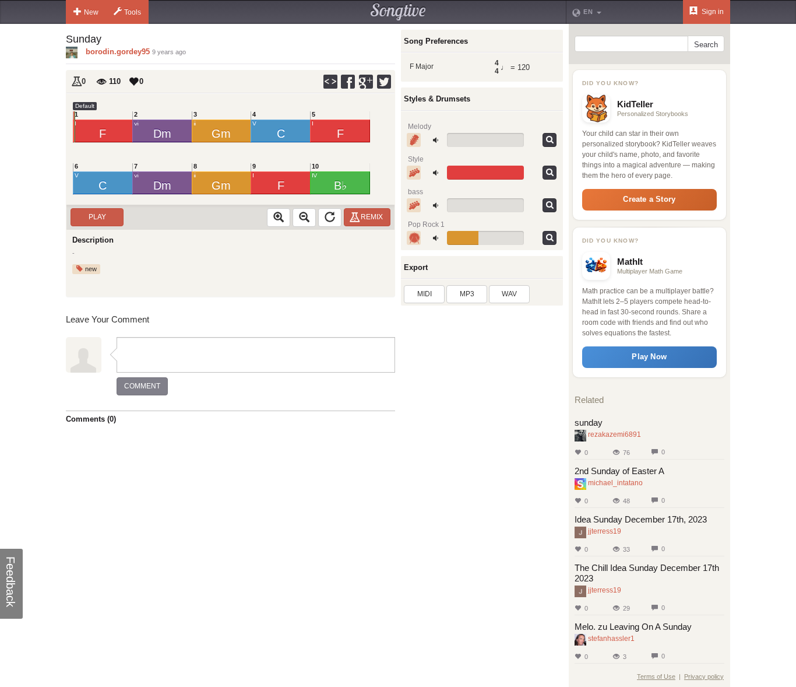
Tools (132, 12)
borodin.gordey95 (118, 51)
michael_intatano (615, 483)
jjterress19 (604, 531)
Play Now (649, 356)
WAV (509, 294)
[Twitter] (384, 82)
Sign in (712, 12)
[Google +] (366, 82)
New (91, 12)
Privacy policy (704, 676)
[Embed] (330, 82)
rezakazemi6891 (614, 434)
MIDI (424, 294)
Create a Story (649, 199)
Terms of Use (656, 676)
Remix (372, 217)
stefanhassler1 (611, 639)
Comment (142, 386)
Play (97, 217)
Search (706, 44)
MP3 (467, 294)
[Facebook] (348, 82)
